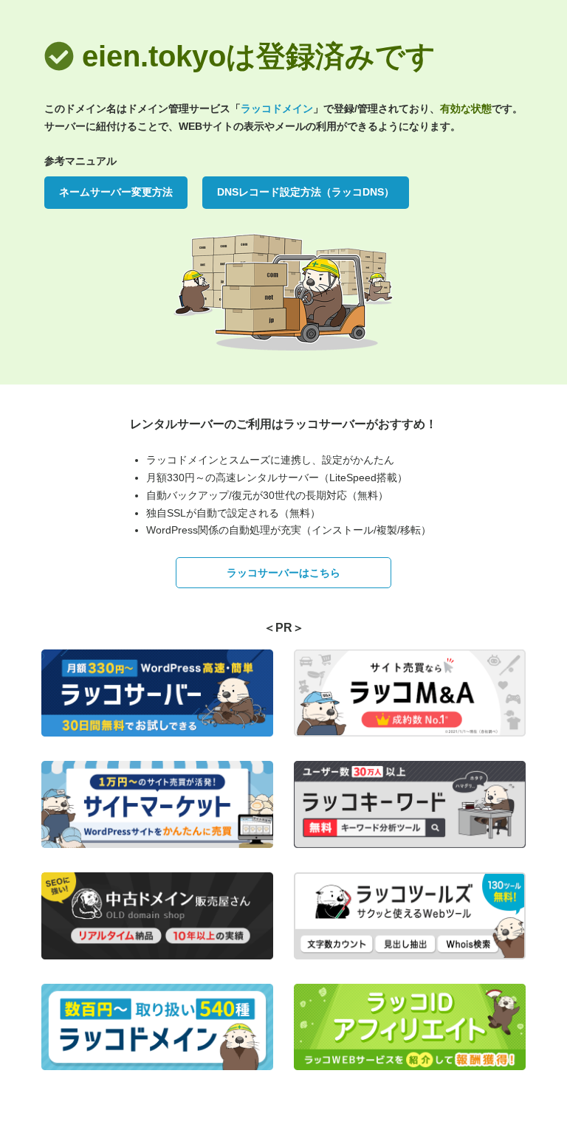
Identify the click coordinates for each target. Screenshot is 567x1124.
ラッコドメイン (277, 108)
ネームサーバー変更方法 (116, 192)
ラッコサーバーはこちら (283, 573)
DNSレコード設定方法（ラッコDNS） (305, 192)
